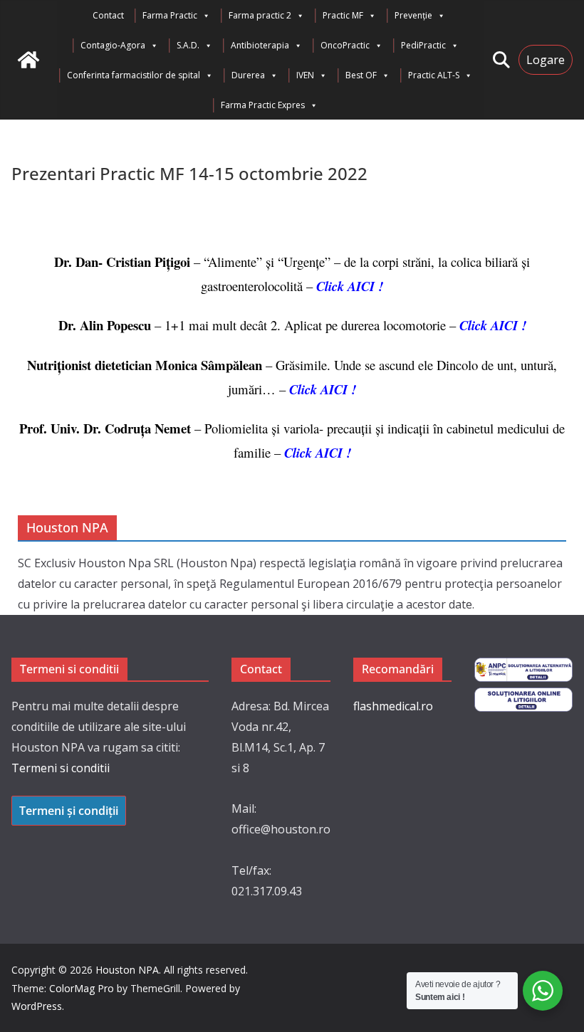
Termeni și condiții (68, 810)
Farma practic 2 (260, 15)
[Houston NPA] (28, 59)
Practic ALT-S (433, 75)
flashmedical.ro (393, 706)
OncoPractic (345, 45)
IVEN (305, 75)
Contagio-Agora (112, 45)
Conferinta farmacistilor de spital (133, 75)
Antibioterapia (260, 45)
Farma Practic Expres (263, 105)
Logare (545, 60)
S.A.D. (188, 45)
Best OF (361, 75)
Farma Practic (169, 15)
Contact (108, 15)
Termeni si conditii (60, 768)
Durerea (248, 75)
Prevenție (413, 15)
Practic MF (343, 15)
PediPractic (423, 45)
